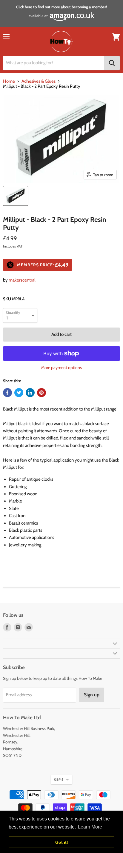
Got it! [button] (61, 842)
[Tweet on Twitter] (18, 392)
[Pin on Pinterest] (41, 392)
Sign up (91, 694)
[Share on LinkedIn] (30, 392)
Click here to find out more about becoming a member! (61, 6)
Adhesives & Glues (38, 81)
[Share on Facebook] (7, 392)
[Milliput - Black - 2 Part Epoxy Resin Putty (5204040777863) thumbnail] (15, 195)
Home (9, 81)
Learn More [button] (90, 826)
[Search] (112, 63)
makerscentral (22, 280)
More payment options (61, 367)
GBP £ (58, 779)
